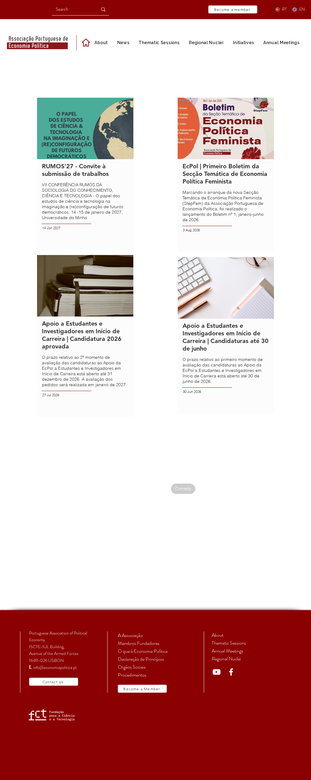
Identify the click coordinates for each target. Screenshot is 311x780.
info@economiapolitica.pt (55, 667)
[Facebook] (231, 672)
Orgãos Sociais (132, 666)
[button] (243, 42)
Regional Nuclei (226, 658)
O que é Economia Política (143, 651)
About (218, 634)
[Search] (103, 9)
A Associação (130, 635)
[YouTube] (216, 672)
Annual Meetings (227, 650)
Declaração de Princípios (141, 659)
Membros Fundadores (138, 643)
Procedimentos (132, 674)
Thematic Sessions (229, 642)
